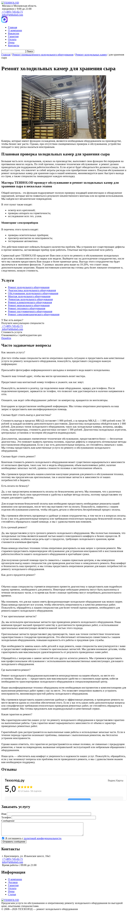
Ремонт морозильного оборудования (29, 305)
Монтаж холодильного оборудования (29, 296)
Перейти (6, 338)
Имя (3, 813)
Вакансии (13, 33)
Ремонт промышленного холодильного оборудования (42, 54)
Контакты (13, 45)
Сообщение (7, 820)
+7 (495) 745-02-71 (12, 11)
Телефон (6, 817)
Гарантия (13, 36)
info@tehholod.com (12, 14)
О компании (15, 30)
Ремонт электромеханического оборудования (33, 314)
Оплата (12, 39)
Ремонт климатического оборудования (30, 302)
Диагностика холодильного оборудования (32, 290)
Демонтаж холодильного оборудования (30, 299)
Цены (11, 42)
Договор (13, 882)
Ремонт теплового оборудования (26, 308)
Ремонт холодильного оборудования (28, 287)
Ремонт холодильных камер (91, 54)
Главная (12, 27)
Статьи (12, 894)
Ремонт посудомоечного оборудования (30, 311)
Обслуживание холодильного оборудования (33, 293)
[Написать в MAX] (4, 21)
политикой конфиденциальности (42, 838)
